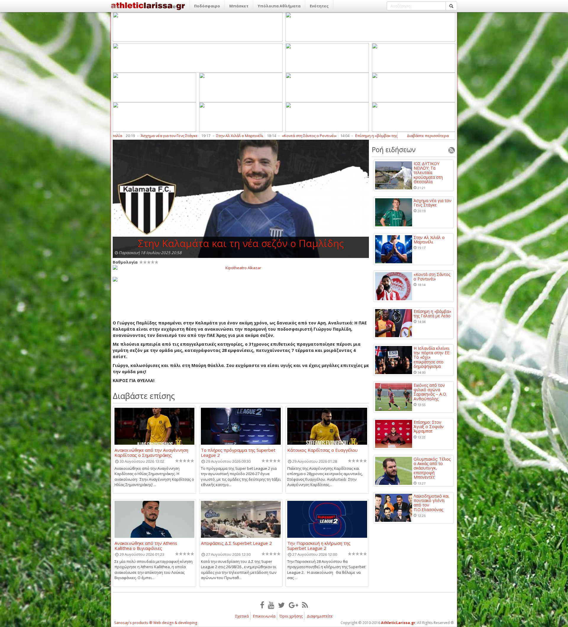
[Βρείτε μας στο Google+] (293, 605)
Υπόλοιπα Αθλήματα (279, 6)
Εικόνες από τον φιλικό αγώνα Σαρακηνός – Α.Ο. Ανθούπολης (430, 392)
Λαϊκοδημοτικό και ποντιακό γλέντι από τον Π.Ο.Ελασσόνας (431, 503)
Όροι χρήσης (291, 616)
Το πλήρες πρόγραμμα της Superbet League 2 (238, 452)
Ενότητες (319, 6)
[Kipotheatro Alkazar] (241, 267)
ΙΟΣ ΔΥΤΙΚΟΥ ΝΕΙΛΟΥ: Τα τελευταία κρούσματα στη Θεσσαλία (428, 172)
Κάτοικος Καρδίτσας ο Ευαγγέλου (322, 450)
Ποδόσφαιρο (207, 6)
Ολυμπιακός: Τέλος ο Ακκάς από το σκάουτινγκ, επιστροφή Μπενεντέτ (432, 468)
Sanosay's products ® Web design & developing (155, 622)
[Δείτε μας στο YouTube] (271, 605)
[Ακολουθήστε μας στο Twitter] (281, 605)
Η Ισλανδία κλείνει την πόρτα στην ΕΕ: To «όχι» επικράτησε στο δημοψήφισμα (432, 357)
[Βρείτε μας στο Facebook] (262, 605)
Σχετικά (242, 616)
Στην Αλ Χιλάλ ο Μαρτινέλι (199, 135)
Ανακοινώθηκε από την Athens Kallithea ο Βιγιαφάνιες (145, 545)
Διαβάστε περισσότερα (428, 135)
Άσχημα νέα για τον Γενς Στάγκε (129, 135)
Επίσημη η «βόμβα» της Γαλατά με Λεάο (350, 135)
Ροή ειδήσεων (394, 149)
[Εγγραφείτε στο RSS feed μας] (305, 605)
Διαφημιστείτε (320, 616)
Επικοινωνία (264, 616)
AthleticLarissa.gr (398, 622)
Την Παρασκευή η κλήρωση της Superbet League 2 (319, 545)
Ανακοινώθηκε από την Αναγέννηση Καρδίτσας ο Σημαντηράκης (151, 452)
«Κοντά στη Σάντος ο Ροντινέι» (269, 135)
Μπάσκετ (238, 6)
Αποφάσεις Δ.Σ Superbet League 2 (236, 543)
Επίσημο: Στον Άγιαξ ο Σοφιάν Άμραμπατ (429, 426)
